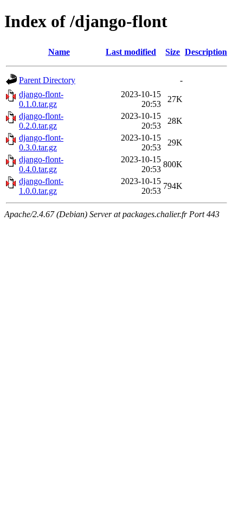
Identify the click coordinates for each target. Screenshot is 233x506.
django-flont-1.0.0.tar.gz (41, 185)
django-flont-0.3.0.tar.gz (41, 142)
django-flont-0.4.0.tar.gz (41, 164)
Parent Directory (47, 80)
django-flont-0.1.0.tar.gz (41, 99)
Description (206, 51)
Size (172, 51)
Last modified (131, 51)
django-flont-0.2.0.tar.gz (41, 120)
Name (59, 51)
